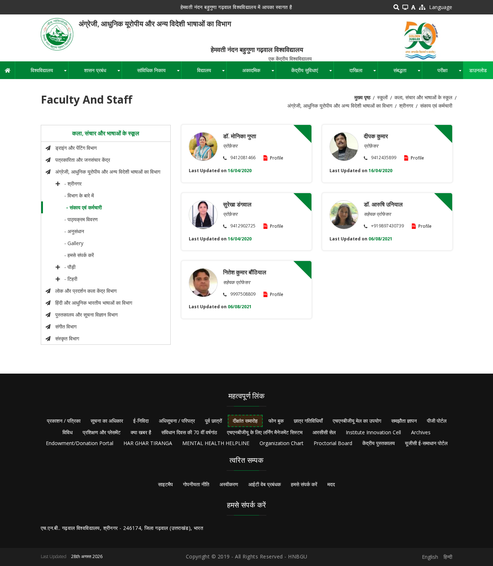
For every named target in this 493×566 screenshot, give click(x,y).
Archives (421, 432)
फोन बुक (276, 420)
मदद (331, 484)
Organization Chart (281, 443)
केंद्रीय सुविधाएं (312, 73)
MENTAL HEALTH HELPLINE (215, 443)
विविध (67, 432)
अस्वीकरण (228, 484)
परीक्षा (450, 73)
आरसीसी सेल (324, 432)
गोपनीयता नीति (196, 484)
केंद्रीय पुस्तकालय (378, 443)
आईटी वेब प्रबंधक (264, 484)
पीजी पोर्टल (436, 420)
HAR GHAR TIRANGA (147, 443)
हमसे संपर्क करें (304, 484)
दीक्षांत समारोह (245, 420)
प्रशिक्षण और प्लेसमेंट (102, 432)
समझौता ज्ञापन (404, 420)
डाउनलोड (478, 70)
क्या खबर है (141, 432)
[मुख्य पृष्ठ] (57, 33)
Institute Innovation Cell (373, 432)
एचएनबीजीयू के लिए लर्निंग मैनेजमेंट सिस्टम (264, 432)
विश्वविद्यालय (49, 73)
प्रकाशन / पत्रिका (63, 420)
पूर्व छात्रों (213, 420)
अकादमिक (258, 73)
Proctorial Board (333, 443)
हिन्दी (448, 556)
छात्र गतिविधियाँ (308, 420)
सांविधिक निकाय (159, 73)
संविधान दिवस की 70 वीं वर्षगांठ (189, 432)
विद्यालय (211, 73)
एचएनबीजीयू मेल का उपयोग (357, 420)
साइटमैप (165, 484)
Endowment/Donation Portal (79, 443)
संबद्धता (407, 73)
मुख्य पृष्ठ (362, 97)
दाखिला (363, 73)
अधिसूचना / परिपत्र (177, 420)
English (430, 556)
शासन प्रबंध (102, 73)
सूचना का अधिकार (107, 420)
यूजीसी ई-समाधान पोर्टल (426, 443)
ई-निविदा (141, 420)
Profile (276, 158)
